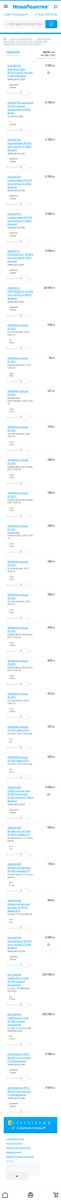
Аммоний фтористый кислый (20, 1157)
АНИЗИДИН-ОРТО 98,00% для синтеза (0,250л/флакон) (19, 1058)
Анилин (9, 1161)
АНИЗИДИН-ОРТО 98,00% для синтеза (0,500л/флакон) (19, 1091)
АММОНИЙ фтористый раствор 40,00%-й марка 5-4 (18, 831)
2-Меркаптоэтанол (15, 1139)
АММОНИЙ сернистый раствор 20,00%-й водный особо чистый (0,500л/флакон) (20, 794)
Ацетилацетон (13, 1165)
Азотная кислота (14, 1143)
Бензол (9, 1170)
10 (44, 1122)
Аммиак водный (13, 1152)
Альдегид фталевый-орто (18, 1148)
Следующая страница (30, 1127)
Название (13, 52)
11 (49, 1122)
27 (13, 1127)
